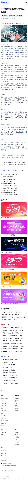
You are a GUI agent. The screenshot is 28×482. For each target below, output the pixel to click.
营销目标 (11, 314)
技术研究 (18, 312)
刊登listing (17, 314)
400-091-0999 (7, 463)
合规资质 (3, 453)
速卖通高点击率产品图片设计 (9, 188)
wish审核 (10, 317)
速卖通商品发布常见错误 (8, 183)
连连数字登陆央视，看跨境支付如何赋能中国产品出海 (12, 351)
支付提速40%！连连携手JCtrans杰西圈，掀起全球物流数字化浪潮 (12, 343)
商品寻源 (3, 418)
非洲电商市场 (20, 15)
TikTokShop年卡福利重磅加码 (8, 235)
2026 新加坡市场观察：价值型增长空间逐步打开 (12, 338)
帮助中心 (17, 444)
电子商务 (14, 52)
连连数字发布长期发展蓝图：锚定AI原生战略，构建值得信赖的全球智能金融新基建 (12, 327)
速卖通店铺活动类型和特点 (9, 185)
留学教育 (17, 403)
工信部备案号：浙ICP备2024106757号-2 (10, 478)
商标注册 (4, 312)
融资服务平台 (4, 420)
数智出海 (17, 432)
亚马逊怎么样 (11, 319)
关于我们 (3, 451)
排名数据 (4, 317)
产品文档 (3, 432)
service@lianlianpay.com (9, 465)
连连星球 (3, 406)
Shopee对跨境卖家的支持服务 (9, 174)
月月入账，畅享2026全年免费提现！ (10, 304)
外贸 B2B (17, 401)
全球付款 (3, 401)
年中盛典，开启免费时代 (7, 218)
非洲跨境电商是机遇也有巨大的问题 (16, 165)
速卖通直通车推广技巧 (8, 177)
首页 (4, 2)
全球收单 (3, 403)
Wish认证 (16, 317)
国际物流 (17, 408)
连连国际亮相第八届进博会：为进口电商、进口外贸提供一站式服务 (12, 348)
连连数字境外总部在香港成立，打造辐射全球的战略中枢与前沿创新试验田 (12, 335)
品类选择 (23, 317)
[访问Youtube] (13, 471)
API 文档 (3, 434)
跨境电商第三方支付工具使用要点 (15, 162)
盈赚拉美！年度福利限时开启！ (9, 269)
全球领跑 (3, 411)
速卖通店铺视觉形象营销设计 (9, 190)
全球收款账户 (4, 398)
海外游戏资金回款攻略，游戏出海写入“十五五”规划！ (12, 341)
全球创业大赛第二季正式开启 (8, 252)
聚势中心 (17, 437)
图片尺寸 (4, 319)
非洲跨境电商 (5, 15)
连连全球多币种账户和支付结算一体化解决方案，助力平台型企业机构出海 (12, 330)
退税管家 (3, 413)
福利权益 (17, 442)
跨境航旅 (17, 406)
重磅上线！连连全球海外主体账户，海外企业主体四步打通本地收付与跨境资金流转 (12, 333)
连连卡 (3, 408)
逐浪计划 (17, 434)
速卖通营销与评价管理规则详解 (10, 194)
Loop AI (3, 416)
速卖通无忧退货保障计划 (8, 192)
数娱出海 (17, 411)
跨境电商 (17, 398)
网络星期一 (11, 312)
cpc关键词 (4, 314)
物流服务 (23, 133)
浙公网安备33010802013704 (7, 480)
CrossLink (3, 423)
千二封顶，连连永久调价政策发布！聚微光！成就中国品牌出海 (12, 346)
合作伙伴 (17, 439)
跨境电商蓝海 (12, 15)
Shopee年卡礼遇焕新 (6, 286)
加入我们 (3, 455)
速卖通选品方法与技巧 (8, 181)
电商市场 (8, 50)
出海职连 (3, 425)
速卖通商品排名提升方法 (8, 179)
